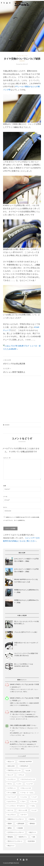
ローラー (24, 814)
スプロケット (12, 788)
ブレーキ (34, 801)
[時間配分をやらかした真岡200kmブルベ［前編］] (9, 603)
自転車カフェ (23, 837)
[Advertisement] (22, 397)
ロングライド (12, 814)
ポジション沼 (23, 810)
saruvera (14, 687)
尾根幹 (10, 823)
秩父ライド (32, 832)
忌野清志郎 (20, 823)
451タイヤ (11, 761)
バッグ (35, 797)
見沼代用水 (31, 841)
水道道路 (20, 828)
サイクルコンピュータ (28, 779)
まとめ (28, 770)
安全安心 (32, 819)
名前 (4, 485)
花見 (34, 837)
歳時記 (10, 828)
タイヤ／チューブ (22, 55)
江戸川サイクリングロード (16, 832)
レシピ (35, 810)
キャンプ (10, 775)
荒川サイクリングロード (15, 841)
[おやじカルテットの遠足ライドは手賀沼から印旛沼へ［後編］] (9, 562)
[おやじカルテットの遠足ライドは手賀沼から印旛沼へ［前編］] (9, 572)
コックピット (12, 779)
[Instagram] (9, 2)
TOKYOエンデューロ (14, 770)
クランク (21, 775)
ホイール (10, 810)
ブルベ (23, 801)
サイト (5, 507)
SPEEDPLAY (24, 766)
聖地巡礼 (10, 837)
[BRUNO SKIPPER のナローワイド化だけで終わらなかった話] (9, 582)
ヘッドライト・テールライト (16, 806)
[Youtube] (7, 2)
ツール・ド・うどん (27, 792)
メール (5, 496)
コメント (7, 457)
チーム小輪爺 (12, 792)
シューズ (30, 784)
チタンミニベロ (26, 788)
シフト (19, 784)
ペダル (33, 806)
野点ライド (11, 845)
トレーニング (12, 797)
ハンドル (24, 797)
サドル (10, 784)
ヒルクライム (12, 801)
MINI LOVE (11, 766)
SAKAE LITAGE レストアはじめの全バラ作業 (24, 684)
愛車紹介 (32, 823)
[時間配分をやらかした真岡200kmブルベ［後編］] (9, 593)
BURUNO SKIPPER (26, 761)
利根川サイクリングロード (16, 819)
